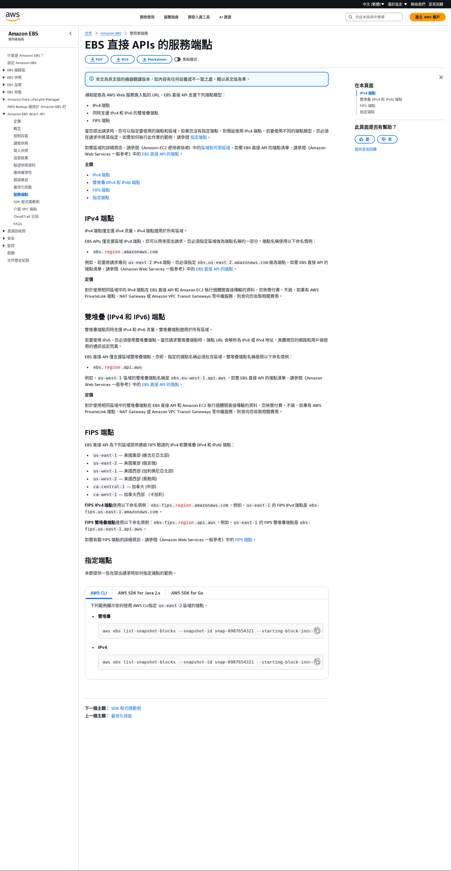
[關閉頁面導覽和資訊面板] (441, 77)
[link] (139, 33)
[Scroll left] (136, 17)
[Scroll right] (235, 17)
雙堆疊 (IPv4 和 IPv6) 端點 (116, 182)
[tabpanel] (206, 639)
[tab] (98, 593)
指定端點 (198, 137)
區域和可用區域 (215, 147)
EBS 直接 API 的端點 (160, 154)
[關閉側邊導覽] (70, 33)
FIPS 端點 (101, 190)
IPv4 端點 (101, 174)
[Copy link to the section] (81, 218)
